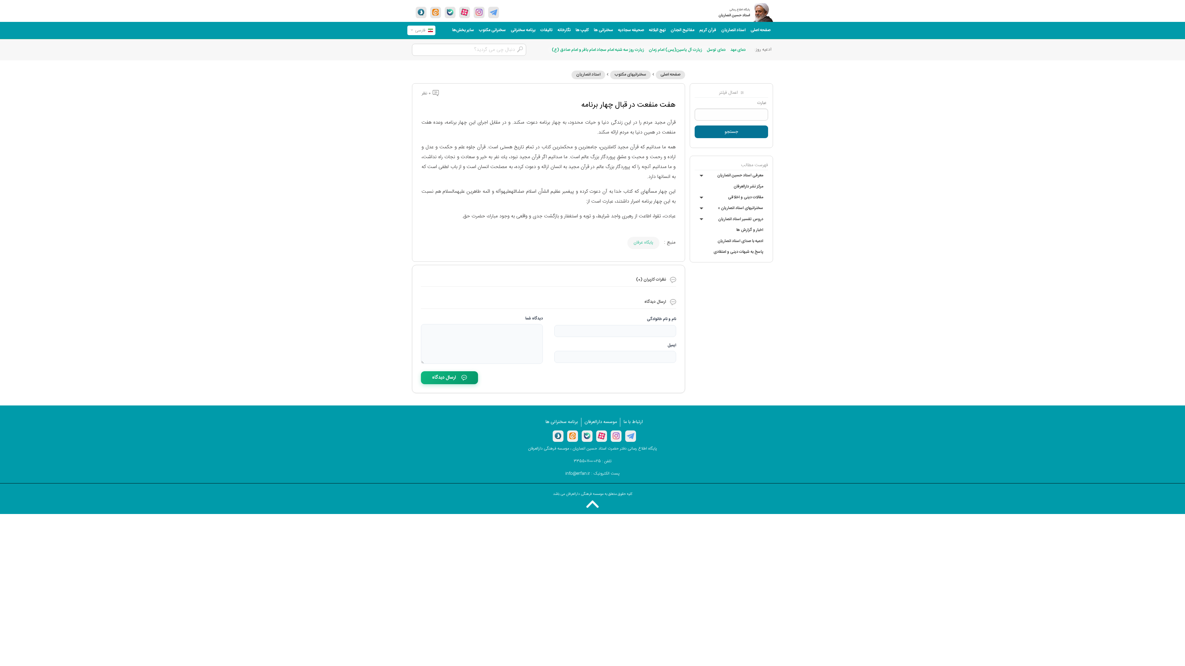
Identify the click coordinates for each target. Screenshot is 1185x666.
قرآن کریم (707, 30)
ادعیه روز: (763, 49)
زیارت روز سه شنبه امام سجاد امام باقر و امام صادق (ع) (598, 50)
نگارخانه (564, 30)
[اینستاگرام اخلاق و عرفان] (479, 12)
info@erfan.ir (577, 473)
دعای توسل (716, 50)
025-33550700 (587, 461)
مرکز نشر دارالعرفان (748, 186)
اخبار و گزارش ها (749, 230)
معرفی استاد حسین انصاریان (740, 175)
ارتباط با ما (633, 422)
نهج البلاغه (657, 30)
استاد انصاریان (733, 30)
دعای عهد (738, 50)
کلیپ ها (582, 30)
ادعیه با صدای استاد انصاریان (740, 241)
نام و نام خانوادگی (661, 319)
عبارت (762, 103)
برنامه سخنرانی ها (561, 422)
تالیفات (546, 30)
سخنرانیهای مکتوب (630, 74)
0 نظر (427, 93)
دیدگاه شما (534, 318)
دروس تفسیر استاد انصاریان (740, 219)
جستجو (731, 132)
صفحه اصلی (760, 30)
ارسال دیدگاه (444, 377)
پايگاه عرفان (643, 242)
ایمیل (671, 345)
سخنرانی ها (603, 30)
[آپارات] (464, 12)
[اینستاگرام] (616, 436)
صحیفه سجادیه (631, 30)
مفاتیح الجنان (682, 30)
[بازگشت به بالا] (592, 504)
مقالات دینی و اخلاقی (745, 197)
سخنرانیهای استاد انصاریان (740, 208)
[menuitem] (760, 30)
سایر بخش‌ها (463, 30)
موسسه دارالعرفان (600, 422)
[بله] (450, 12)
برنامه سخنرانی (523, 30)
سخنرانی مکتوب (492, 30)
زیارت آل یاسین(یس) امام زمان (675, 50)
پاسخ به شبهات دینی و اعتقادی (738, 252)
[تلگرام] (493, 12)
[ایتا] (435, 12)
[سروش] (421, 12)
